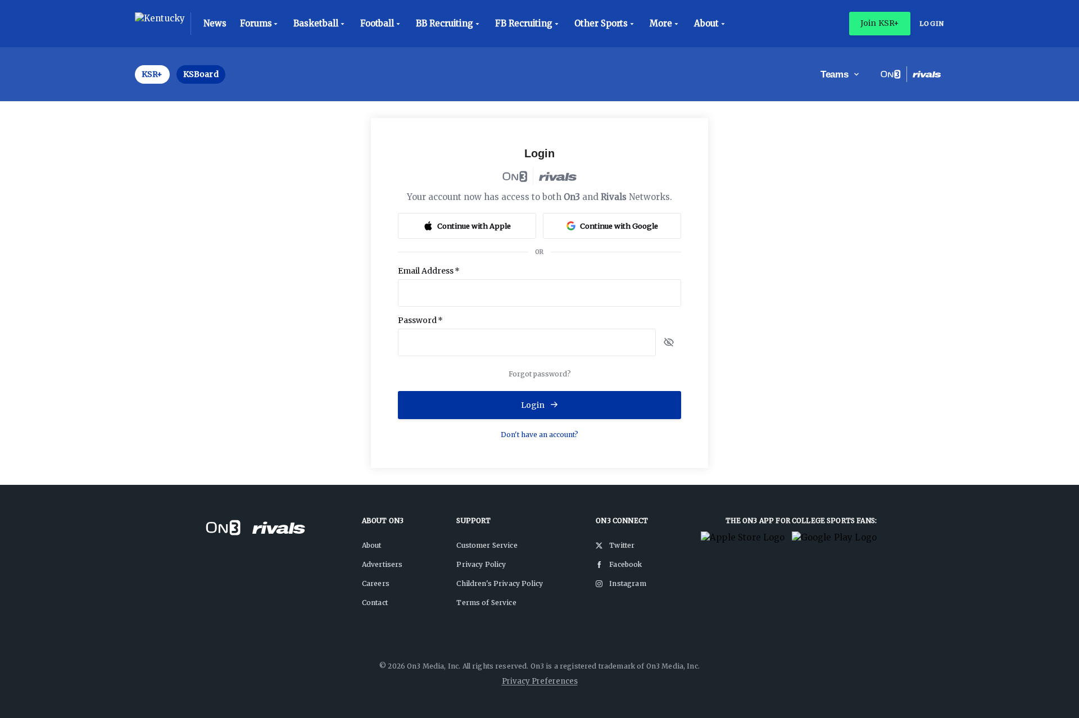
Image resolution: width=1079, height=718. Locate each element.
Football (377, 23)
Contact (375, 602)
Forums (256, 23)
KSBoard (201, 74)
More (661, 23)
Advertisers (382, 564)
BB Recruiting (444, 23)
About (706, 23)
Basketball (315, 23)
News (214, 23)
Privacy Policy (481, 564)
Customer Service (486, 545)
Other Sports (601, 23)
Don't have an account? (539, 434)
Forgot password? (540, 374)
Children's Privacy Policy (499, 583)
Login (931, 24)
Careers (375, 583)
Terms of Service (486, 602)
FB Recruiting (523, 23)
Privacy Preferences (540, 681)
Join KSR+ (879, 23)
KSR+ (152, 74)
